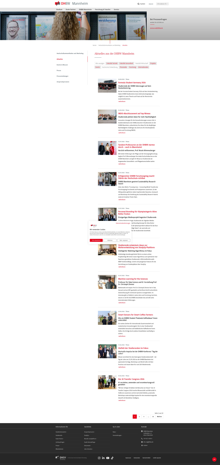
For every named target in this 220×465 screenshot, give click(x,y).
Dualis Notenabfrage (89, 442)
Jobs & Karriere (88, 449)
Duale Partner (71, 9)
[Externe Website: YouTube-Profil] (108, 458)
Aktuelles (60, 59)
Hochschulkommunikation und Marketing (70, 53)
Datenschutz (137, 458)
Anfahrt (145, 445)
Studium (59, 9)
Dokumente (87, 445)
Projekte (153, 63)
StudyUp (86, 435)
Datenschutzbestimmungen (123, 223)
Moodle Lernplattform (90, 439)
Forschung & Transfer (102, 9)
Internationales (143, 67)
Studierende (59, 435)
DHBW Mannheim (85, 9)
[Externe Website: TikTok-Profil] (112, 458)
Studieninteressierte (61, 432)
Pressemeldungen (62, 76)
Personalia (123, 67)
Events (97, 67)
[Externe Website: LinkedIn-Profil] (103, 458)
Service (116, 9)
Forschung (132, 67)
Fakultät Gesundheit (126, 63)
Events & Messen (62, 65)
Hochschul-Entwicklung (110, 67)
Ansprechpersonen (63, 82)
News (114, 432)
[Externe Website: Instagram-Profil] (99, 458)
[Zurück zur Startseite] (61, 459)
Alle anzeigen (99, 63)
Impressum (128, 458)
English (151, 4)
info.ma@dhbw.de (148, 442)
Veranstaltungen (117, 435)
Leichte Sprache (157, 458)
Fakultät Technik (112, 63)
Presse (59, 70)
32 (153, 416)
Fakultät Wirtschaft (141, 63)
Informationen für (162, 4)
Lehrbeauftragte (60, 442)
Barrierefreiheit (146, 458)
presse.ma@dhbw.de (156, 28)
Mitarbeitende (59, 449)
